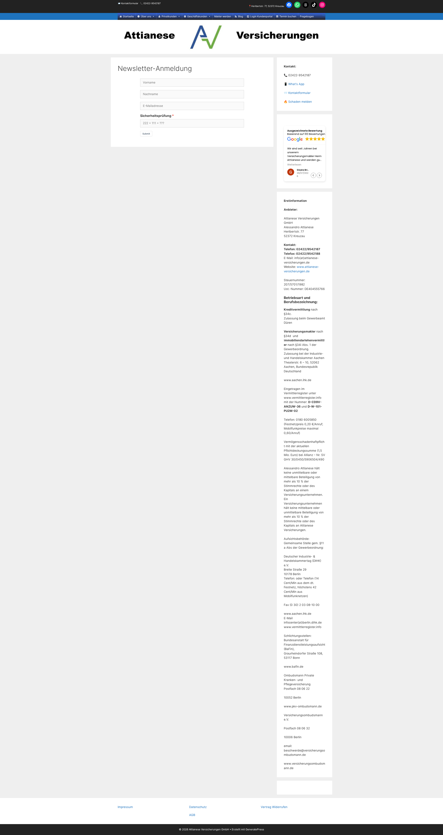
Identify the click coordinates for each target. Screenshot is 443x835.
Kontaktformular (129, 3)
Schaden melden (300, 101)
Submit (146, 133)
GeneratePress (255, 829)
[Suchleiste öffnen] (323, 15)
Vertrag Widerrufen (274, 807)
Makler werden (222, 16)
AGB (192, 815)
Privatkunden (169, 16)
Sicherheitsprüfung (155, 116)
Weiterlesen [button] (294, 164)
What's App (296, 84)
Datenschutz (198, 807)
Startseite (128, 16)
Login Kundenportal (261, 16)
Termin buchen (287, 16)
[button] (319, 175)
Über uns (146, 16)
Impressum (125, 807)
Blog (240, 16)
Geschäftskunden (197, 16)
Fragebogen (307, 16)
